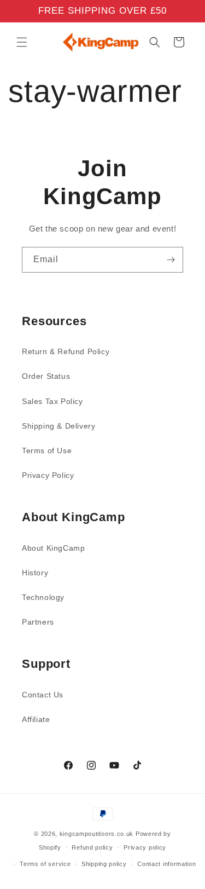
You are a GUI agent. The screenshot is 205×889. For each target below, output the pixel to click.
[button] (22, 42)
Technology (43, 597)
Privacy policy (145, 847)
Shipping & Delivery (58, 426)
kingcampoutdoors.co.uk (96, 833)
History (35, 572)
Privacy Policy (48, 475)
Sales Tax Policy (52, 401)
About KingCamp (53, 548)
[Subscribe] (171, 260)
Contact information (166, 864)
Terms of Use (47, 450)
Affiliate (36, 719)
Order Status (46, 376)
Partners (38, 621)
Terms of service (45, 864)
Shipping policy (104, 864)
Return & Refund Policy (65, 351)
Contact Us (42, 694)
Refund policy (92, 847)
